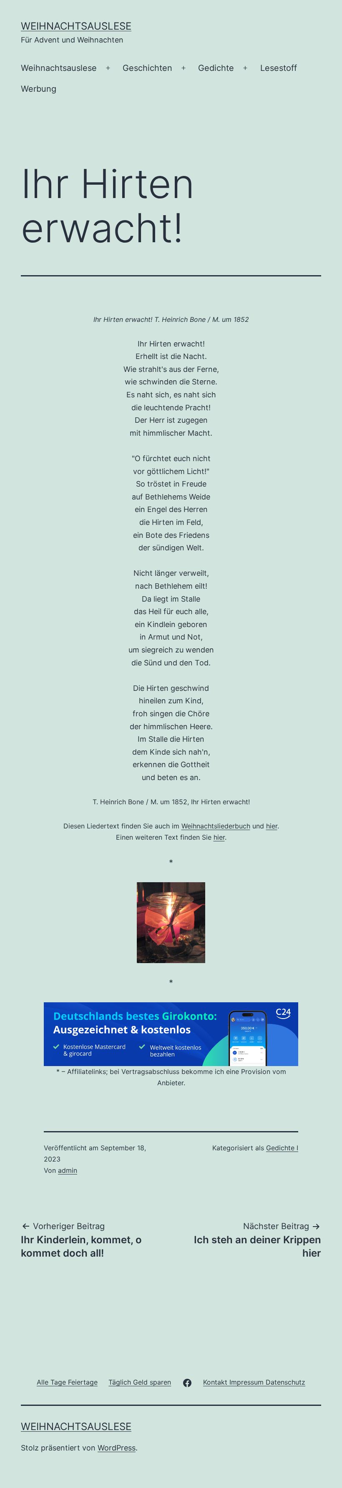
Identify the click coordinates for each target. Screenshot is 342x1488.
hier (271, 826)
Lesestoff (278, 68)
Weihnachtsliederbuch (215, 826)
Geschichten (147, 68)
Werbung (38, 89)
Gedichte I (282, 1148)
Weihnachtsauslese (76, 26)
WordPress (117, 1447)
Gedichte (216, 68)
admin (67, 1170)
